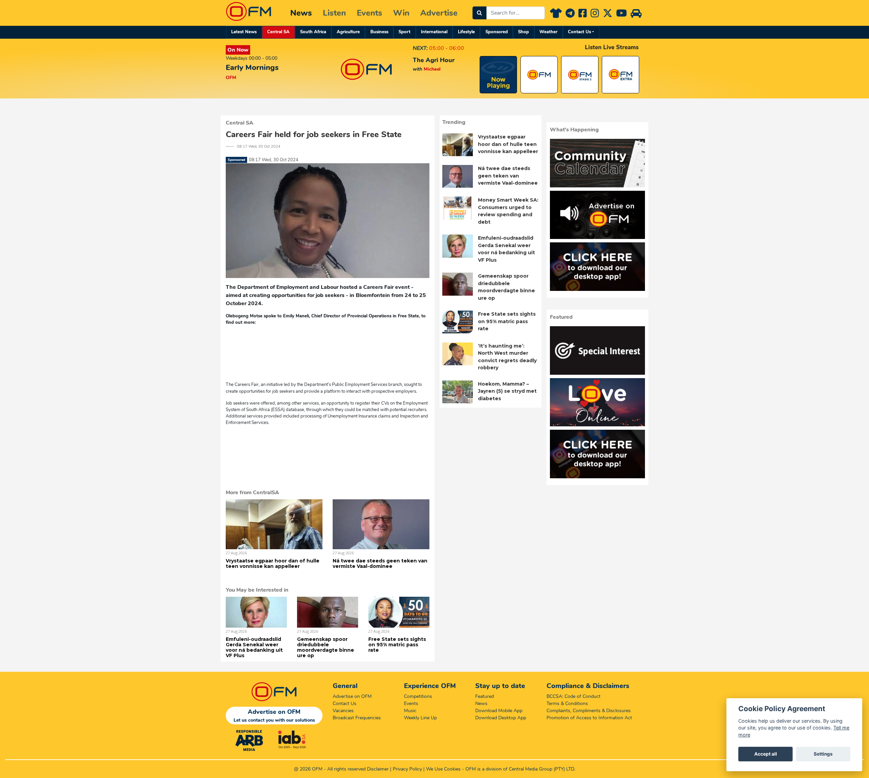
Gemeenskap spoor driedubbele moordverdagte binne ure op (325, 647)
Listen (334, 12)
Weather (548, 32)
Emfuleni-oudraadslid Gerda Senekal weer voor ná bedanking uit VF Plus (254, 647)
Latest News (244, 32)
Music (410, 710)
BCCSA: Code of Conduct (573, 696)
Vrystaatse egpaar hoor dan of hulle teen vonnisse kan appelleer (272, 563)
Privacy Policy (407, 769)
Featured (484, 696)
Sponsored (496, 32)
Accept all (765, 754)
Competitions (418, 696)
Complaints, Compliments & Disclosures (589, 710)
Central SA (278, 32)
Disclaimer (378, 769)
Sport (404, 32)
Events (369, 12)
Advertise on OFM (352, 696)
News (301, 12)
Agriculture (348, 32)
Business (379, 32)
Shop (523, 32)
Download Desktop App (500, 718)
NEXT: (420, 48)
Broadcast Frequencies (357, 718)
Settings (823, 754)
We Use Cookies (443, 769)
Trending (453, 122)
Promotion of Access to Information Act (589, 718)
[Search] (479, 12)
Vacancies (343, 710)
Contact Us (579, 32)
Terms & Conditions (567, 703)
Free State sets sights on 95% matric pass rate (397, 644)
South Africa (313, 32)
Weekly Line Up (420, 718)
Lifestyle (466, 32)
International (434, 32)
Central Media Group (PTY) (537, 769)
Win (401, 12)
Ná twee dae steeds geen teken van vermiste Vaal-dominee (380, 563)
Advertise (439, 12)
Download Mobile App (498, 710)
